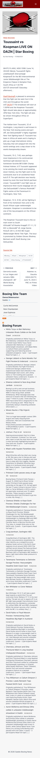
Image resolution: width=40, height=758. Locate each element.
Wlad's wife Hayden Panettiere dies (20, 449)
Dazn (14, 256)
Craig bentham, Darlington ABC (19, 532)
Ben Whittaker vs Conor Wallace (19, 587)
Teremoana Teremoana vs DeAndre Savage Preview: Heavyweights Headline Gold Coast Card (20, 563)
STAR (6, 260)
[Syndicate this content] (20, 322)
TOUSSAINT (26, 260)
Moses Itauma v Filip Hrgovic (18, 410)
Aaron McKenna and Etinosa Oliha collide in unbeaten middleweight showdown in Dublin (20, 710)
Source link (7, 250)
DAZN (9, 105)
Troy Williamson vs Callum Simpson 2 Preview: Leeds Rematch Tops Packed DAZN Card (21, 681)
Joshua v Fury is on (14, 432)
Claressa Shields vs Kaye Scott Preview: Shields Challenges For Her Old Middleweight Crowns (21, 504)
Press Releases (9, 38)
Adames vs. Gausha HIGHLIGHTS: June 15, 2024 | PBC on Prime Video (30, 276)
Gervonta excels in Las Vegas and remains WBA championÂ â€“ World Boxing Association (10, 276)
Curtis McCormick (10, 303)
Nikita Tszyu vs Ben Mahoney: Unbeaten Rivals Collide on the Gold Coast (21, 332)
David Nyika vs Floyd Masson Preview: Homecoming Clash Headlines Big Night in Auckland (19, 616)
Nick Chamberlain (10, 307)
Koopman (22, 256)
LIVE (31, 256)
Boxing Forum (12, 325)
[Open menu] (36, 4)
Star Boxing (9, 56)
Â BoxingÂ (9, 96)
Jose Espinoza (9, 310)
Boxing (7, 256)
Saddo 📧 (6, 300)
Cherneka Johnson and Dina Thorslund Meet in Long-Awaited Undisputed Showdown (19, 650)
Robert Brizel (8, 314)
